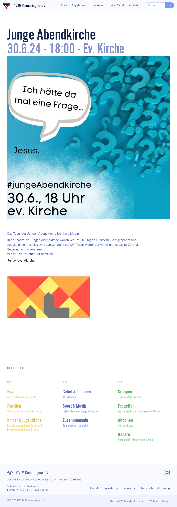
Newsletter (111, 488)
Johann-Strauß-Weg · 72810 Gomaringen (30, 479)
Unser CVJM (116, 5)
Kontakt (133, 5)
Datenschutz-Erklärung (155, 488)
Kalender (98, 5)
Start (64, 5)
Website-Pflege (159, 501)
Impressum (129, 488)
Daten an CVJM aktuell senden (126, 501)
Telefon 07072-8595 (69, 479)
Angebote (78, 5)
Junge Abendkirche (21, 260)
